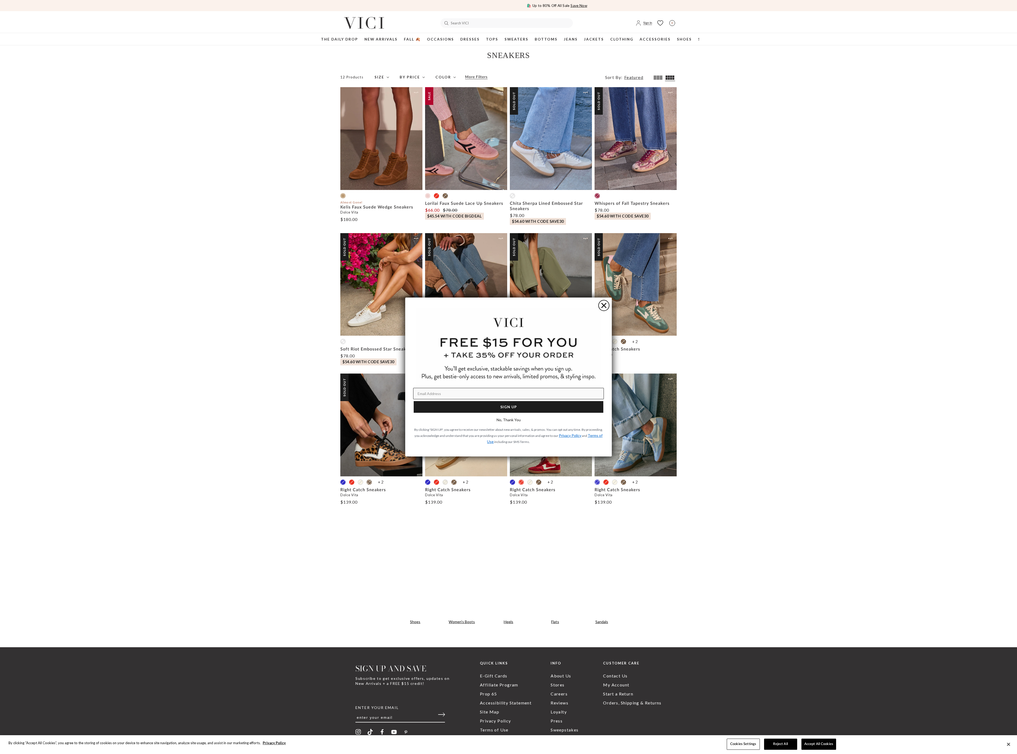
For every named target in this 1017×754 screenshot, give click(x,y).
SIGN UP (508, 407)
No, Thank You (509, 420)
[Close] (1008, 744)
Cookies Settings (743, 744)
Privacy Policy (274, 743)
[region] (508, 744)
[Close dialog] (604, 305)
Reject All (780, 744)
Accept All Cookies (818, 744)
